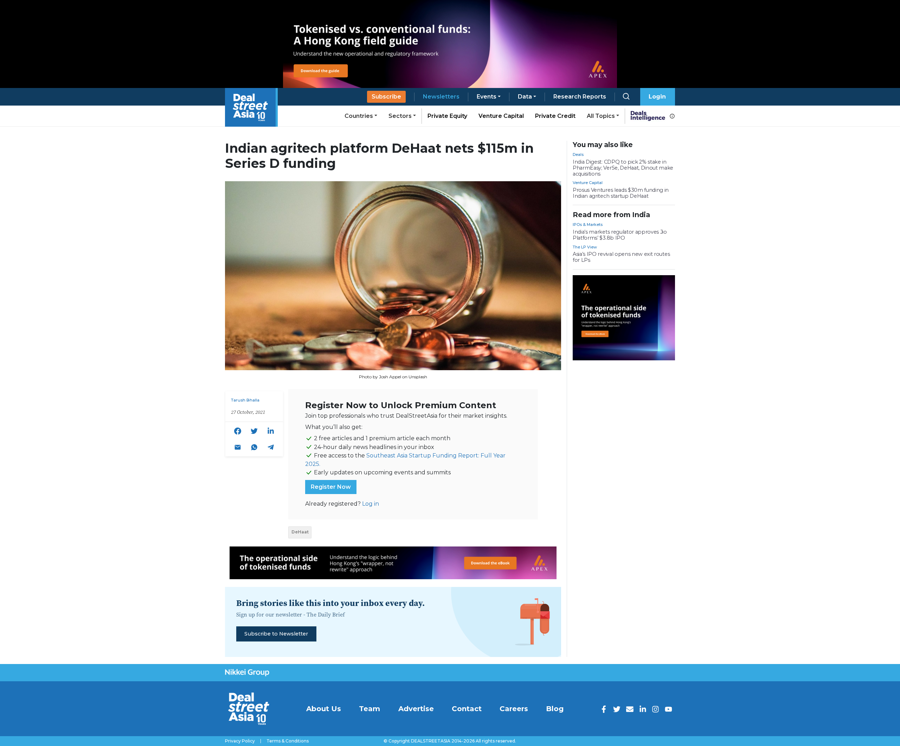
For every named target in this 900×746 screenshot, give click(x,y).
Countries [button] (359, 116)
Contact (467, 708)
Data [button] (525, 96)
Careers (514, 708)
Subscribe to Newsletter (276, 634)
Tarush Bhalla (245, 400)
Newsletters (441, 96)
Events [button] (486, 96)
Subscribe (386, 96)
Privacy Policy (240, 741)
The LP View (585, 247)
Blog (555, 708)
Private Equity (447, 116)
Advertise (416, 708)
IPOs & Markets (588, 224)
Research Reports (579, 96)
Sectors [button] (400, 116)
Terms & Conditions (287, 741)
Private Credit (555, 116)
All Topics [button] (601, 116)
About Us (323, 708)
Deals (578, 154)
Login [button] (657, 96)
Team (369, 708)
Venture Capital (501, 116)
